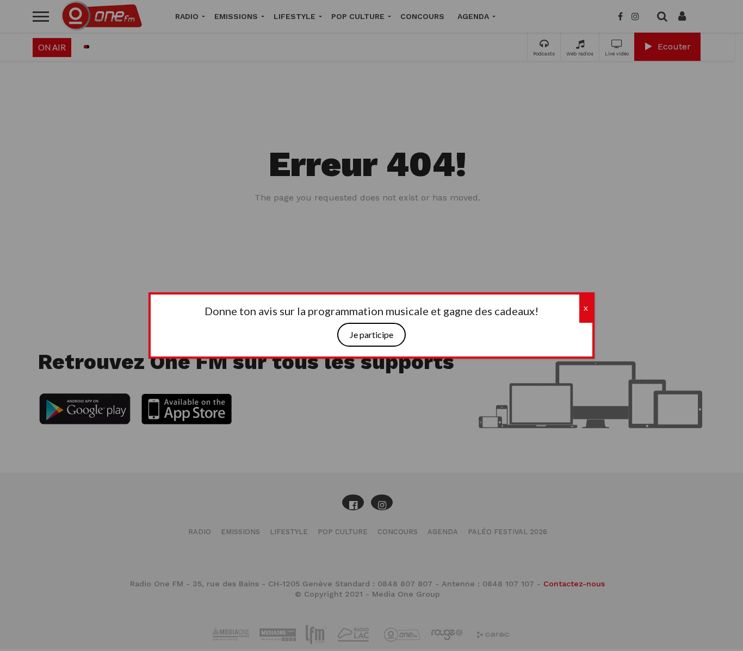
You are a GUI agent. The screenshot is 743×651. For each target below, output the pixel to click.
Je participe (371, 335)
